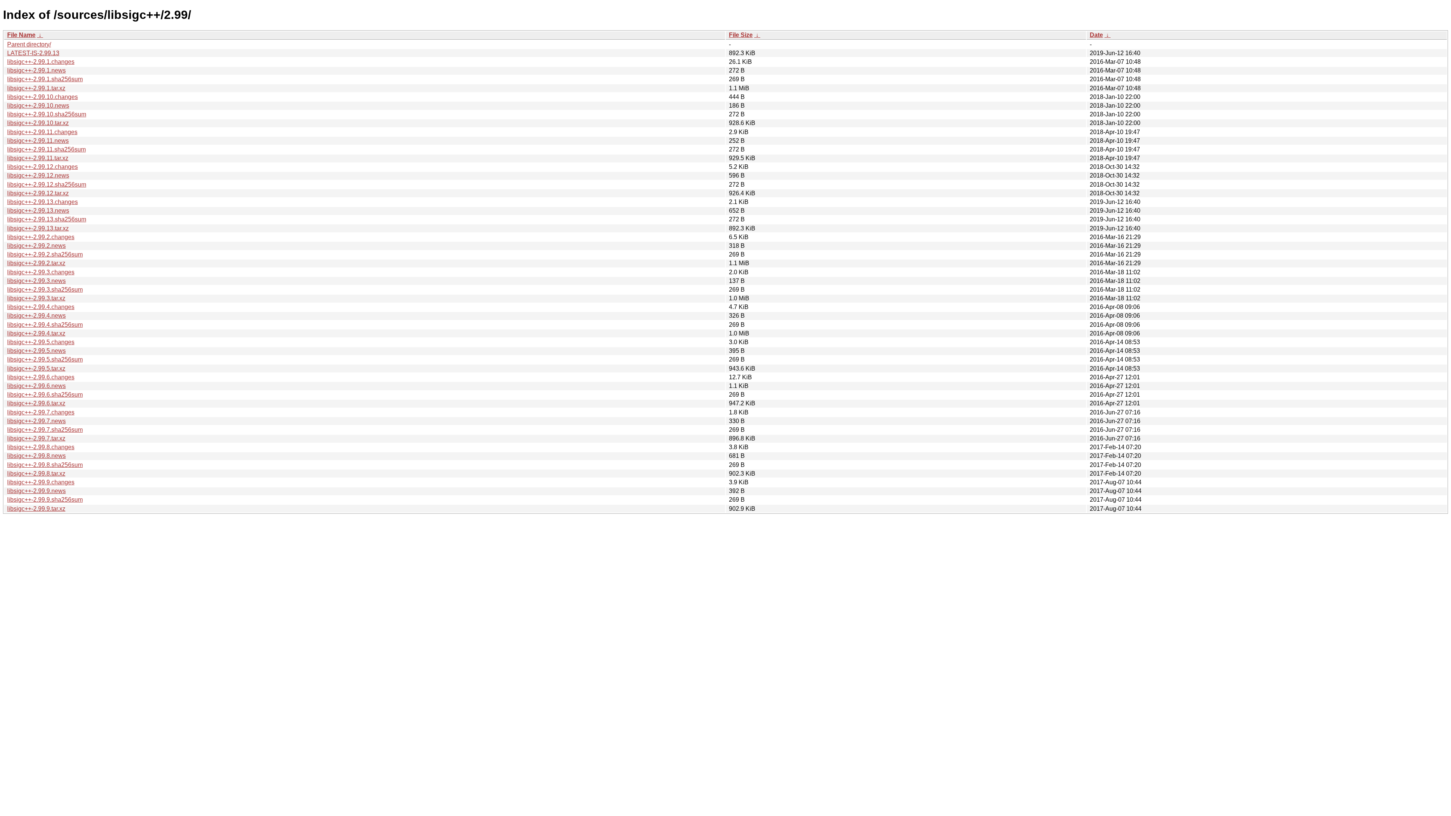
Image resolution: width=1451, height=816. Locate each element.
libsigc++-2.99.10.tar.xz (38, 123)
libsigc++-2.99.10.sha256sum (46, 114)
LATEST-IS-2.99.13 (33, 53)
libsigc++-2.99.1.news (36, 70)
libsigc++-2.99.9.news (36, 491)
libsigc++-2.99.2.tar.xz (36, 263)
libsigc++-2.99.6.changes (40, 377)
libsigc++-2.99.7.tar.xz (36, 438)
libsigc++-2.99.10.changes (42, 97)
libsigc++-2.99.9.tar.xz (36, 508)
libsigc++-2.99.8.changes (40, 447)
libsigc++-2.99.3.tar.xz (36, 298)
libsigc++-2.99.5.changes (40, 342)
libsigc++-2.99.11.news (38, 141)
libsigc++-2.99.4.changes (40, 307)
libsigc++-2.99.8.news (36, 456)
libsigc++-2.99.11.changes (42, 132)
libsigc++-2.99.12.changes (42, 167)
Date (1096, 35)
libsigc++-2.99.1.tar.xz (36, 88)
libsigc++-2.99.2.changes (40, 237)
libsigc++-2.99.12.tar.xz (38, 193)
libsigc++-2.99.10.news (38, 105)
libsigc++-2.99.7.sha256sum (45, 430)
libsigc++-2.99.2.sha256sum (45, 254)
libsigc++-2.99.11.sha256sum (46, 149)
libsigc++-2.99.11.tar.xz (37, 158)
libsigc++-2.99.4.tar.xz (36, 333)
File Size (741, 35)
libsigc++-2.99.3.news (36, 281)
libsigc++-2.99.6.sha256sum (45, 394)
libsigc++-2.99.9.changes (40, 482)
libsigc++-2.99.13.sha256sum (46, 219)
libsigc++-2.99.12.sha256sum (46, 184)
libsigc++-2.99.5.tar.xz (36, 368)
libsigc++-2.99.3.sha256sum (45, 289)
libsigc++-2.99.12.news (38, 175)
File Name (21, 35)
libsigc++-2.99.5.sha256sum (45, 359)
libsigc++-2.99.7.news (36, 421)
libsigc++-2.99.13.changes (42, 202)
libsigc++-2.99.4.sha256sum (45, 324)
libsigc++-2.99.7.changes (40, 412)
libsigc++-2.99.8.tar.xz (36, 473)
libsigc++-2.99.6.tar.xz (36, 403)
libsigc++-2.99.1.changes (40, 62)
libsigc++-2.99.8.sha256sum (45, 465)
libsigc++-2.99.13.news (38, 210)
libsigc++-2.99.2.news (36, 246)
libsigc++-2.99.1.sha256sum (45, 79)
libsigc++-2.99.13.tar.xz (38, 228)
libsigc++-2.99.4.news (36, 315)
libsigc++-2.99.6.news (36, 386)
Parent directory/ (29, 44)
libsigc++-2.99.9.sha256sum (45, 499)
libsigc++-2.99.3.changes (40, 272)
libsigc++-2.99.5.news (36, 351)
